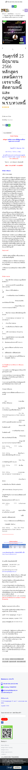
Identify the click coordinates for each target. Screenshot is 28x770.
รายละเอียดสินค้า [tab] (7, 133)
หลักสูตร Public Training (6, 747)
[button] (22, 10)
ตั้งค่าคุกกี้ (10, 767)
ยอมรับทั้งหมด (17, 767)
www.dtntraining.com (6, 692)
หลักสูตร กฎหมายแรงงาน (6, 752)
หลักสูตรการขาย (4, 749)
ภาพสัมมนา (3, 754)
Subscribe (4, 719)
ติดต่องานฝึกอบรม (5, 745)
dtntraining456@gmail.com (9, 571)
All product (10, 120)
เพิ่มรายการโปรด (7, 116)
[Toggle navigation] (26, 10)
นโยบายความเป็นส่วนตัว (19, 763)
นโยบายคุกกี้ (7, 764)
